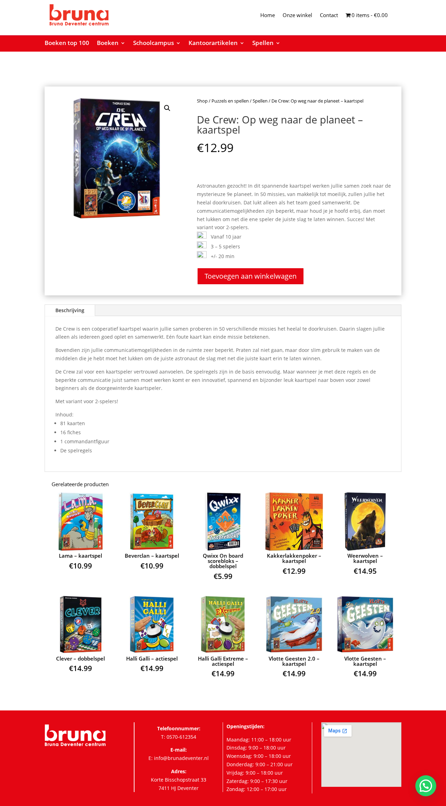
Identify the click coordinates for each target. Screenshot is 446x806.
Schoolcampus (153, 43)
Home (267, 15)
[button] (167, 108)
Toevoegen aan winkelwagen (251, 276)
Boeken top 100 (67, 43)
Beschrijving (69, 310)
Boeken (107, 43)
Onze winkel (297, 15)
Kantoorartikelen (213, 43)
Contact (329, 15)
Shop (202, 101)
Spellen (263, 43)
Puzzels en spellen (230, 101)
